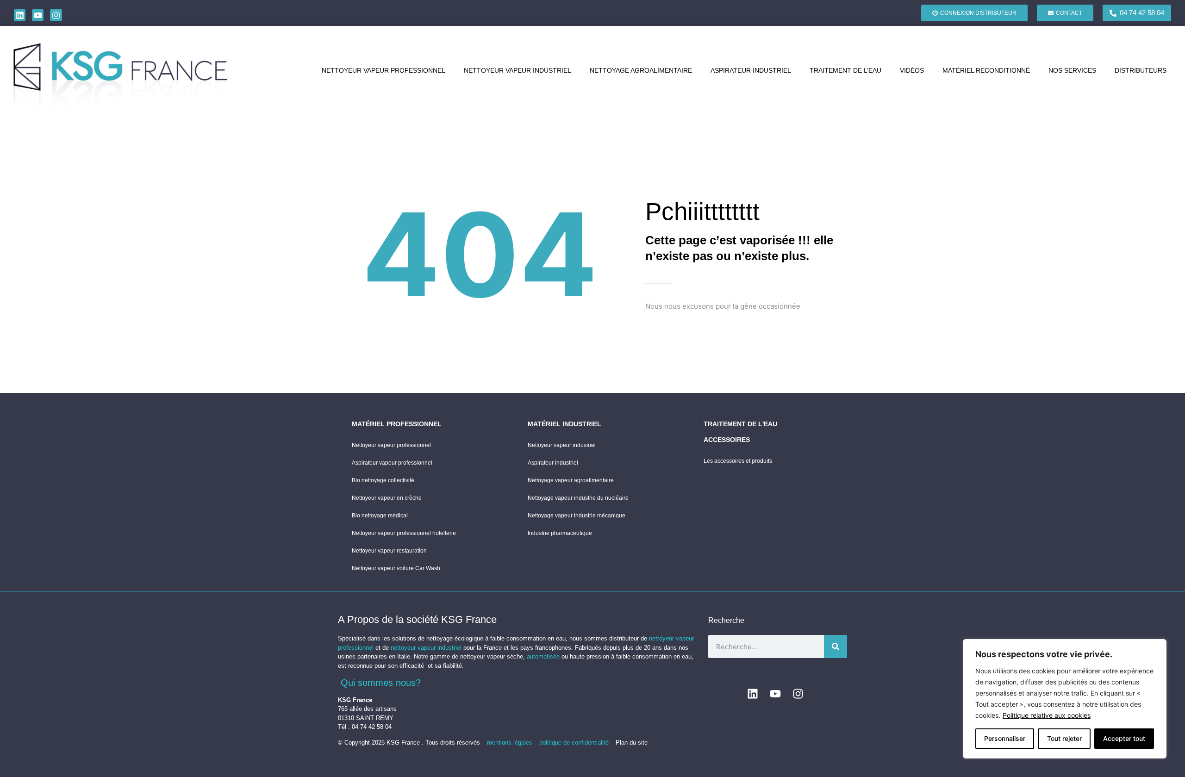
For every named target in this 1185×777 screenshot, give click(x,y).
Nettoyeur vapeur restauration (389, 550)
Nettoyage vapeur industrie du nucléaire (578, 498)
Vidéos (912, 70)
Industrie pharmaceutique (560, 533)
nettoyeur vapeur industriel (426, 647)
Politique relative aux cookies (1047, 715)
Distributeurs (1140, 70)
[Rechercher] (835, 646)
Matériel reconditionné (986, 70)
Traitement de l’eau (845, 70)
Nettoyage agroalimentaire (641, 70)
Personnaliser (1004, 738)
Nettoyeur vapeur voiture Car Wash (396, 568)
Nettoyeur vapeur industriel (517, 70)
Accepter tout (1124, 738)
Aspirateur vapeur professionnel (392, 463)
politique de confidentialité (574, 742)
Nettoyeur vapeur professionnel (383, 70)
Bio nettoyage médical (380, 515)
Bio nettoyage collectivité (383, 480)
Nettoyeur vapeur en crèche (387, 498)
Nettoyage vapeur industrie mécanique (576, 515)
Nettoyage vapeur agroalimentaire (571, 480)
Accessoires (727, 439)
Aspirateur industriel (751, 70)
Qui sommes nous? (381, 683)
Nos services (1072, 70)
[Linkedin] (19, 15)
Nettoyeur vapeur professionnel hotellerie (404, 533)
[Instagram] (56, 15)
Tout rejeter (1064, 738)
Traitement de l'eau (740, 424)
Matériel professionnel (397, 424)
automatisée (543, 656)
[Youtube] (38, 15)
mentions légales (510, 742)
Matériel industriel (564, 424)
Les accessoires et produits (738, 461)
